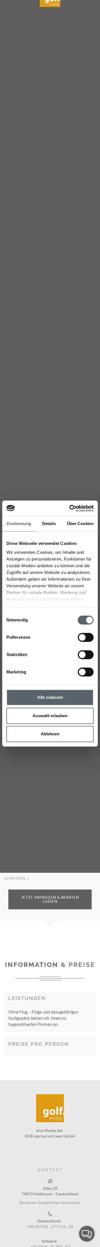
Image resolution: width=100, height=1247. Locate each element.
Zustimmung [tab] (18, 523)
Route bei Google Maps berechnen (50, 1202)
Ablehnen (50, 733)
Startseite (15, 878)
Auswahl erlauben (50, 715)
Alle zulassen (50, 697)
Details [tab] (49, 523)
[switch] (86, 637)
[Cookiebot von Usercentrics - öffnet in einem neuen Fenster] (71, 508)
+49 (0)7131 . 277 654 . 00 (50, 1226)
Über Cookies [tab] (80, 523)
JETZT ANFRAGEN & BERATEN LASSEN (50, 899)
